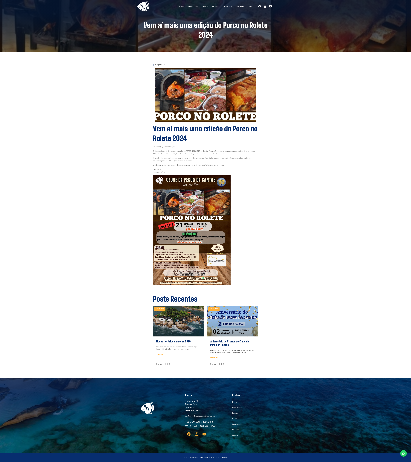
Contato (251, 6)
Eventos (205, 6)
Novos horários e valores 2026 (173, 341)
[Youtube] (270, 6)
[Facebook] (259, 6)
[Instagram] (265, 6)
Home (181, 6)
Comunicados (227, 6)
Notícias (215, 6)
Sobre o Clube (192, 6)
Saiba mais (159, 354)
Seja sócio (240, 6)
